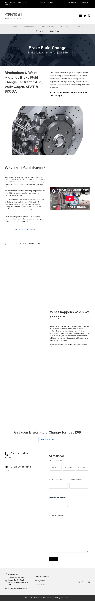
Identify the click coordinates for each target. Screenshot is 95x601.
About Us (79, 27)
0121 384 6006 (49, 2)
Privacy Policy (40, 581)
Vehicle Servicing (47, 27)
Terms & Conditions (42, 576)
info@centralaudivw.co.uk (80, 2)
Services (64, 27)
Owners (39, 31)
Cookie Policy (39, 585)
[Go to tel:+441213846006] (23, 456)
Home (14, 27)
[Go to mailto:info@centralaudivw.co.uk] (23, 469)
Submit (53, 559)
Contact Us (54, 31)
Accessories (29, 27)
